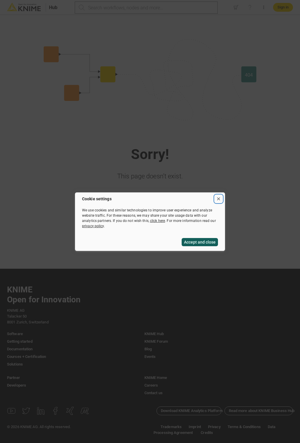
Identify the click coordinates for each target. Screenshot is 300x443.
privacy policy (93, 226)
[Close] (218, 199)
